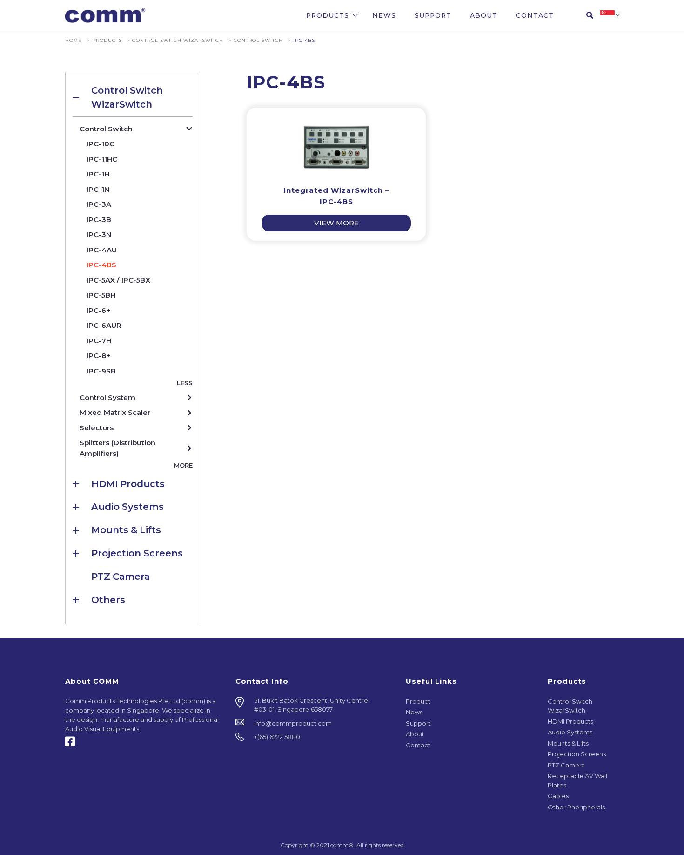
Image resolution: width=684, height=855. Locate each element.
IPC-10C (100, 143)
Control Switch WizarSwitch (177, 40)
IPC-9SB (101, 370)
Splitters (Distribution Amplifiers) (117, 448)
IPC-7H (99, 340)
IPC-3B (99, 219)
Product (418, 701)
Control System (107, 397)
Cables (558, 796)
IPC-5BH (101, 295)
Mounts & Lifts (126, 530)
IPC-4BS (101, 264)
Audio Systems (127, 506)
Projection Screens (137, 553)
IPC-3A (99, 204)
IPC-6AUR (104, 325)
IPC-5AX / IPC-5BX (118, 280)
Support (433, 15)
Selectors (97, 427)
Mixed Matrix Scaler (115, 412)
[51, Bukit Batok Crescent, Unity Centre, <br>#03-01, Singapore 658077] (313, 705)
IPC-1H (98, 174)
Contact (535, 15)
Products (327, 15)
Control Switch (258, 40)
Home (73, 40)
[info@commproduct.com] (313, 723)
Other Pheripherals (576, 807)
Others (108, 599)
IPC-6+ (99, 310)
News (384, 15)
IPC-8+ (99, 355)
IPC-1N (98, 189)
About (483, 15)
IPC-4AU (102, 249)
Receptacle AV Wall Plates (577, 780)
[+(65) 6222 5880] (313, 737)
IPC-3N (99, 234)
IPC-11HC (102, 159)
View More (336, 223)
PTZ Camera (120, 576)
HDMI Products (128, 483)
